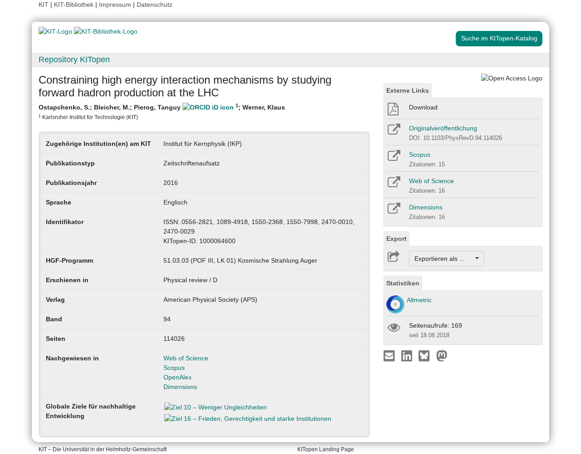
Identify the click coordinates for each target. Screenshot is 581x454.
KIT (44, 4)
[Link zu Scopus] (393, 158)
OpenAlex (177, 377)
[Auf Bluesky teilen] (426, 355)
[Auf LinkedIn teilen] (408, 355)
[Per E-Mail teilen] (390, 355)
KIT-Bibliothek (74, 4)
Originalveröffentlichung (443, 128)
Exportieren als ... (444, 258)
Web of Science (185, 358)
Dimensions (180, 386)
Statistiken (402, 283)
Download (423, 107)
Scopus (174, 367)
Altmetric (419, 300)
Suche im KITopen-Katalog (499, 38)
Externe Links (407, 90)
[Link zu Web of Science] (393, 185)
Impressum (115, 4)
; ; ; (162, 111)
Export (396, 238)
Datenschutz (154, 4)
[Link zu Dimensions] (393, 211)
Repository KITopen (74, 59)
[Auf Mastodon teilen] (442, 355)
